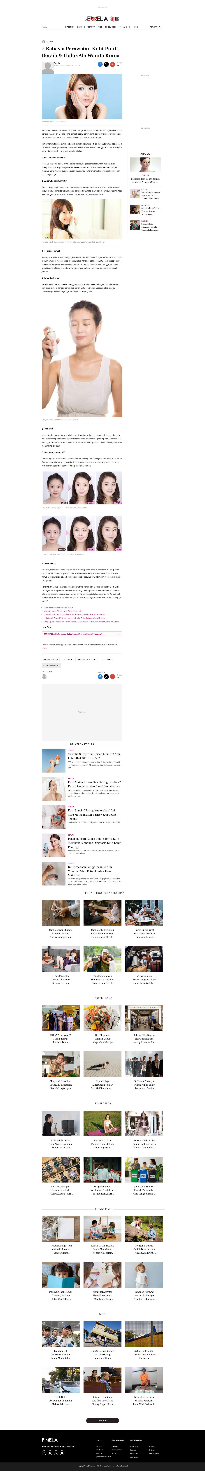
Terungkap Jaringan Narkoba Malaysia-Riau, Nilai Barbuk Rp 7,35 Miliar (144, 1400)
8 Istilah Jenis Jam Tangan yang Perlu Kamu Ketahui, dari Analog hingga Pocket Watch (60, 1190)
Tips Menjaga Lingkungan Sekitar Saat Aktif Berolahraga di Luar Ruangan (102, 1085)
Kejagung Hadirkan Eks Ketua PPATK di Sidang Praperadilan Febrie (102, 1400)
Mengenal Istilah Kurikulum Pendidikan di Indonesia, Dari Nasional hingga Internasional (102, 1190)
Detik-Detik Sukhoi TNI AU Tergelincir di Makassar (144, 1354)
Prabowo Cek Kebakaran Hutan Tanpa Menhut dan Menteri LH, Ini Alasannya (60, 1354)
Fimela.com (134, 1454)
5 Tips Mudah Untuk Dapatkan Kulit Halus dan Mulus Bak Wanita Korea (74, 615)
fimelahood (124, 27)
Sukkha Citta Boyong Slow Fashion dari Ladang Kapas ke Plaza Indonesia (144, 1039)
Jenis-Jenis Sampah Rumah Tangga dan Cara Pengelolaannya (144, 1190)
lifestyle (70, 27)
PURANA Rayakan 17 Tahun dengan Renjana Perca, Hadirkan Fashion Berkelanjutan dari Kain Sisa (60, 1039)
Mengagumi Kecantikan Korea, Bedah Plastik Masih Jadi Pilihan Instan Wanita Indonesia (81, 622)
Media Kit (115, 1446)
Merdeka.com (134, 1457)
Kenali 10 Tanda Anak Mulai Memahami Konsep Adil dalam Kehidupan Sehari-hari (102, 1249)
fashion (81, 27)
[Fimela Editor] (44, 676)
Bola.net (133, 1450)
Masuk (153, 27)
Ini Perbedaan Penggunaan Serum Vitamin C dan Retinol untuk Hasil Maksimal (90, 871)
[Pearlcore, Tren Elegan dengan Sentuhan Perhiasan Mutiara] (145, 165)
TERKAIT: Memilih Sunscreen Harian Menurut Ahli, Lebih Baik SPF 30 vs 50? (73, 634)
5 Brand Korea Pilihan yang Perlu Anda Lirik (62, 611)
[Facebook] (44, 1452)
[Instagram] (50, 1452)
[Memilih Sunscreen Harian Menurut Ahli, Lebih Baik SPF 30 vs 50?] (53, 760)
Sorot (103, 1314)
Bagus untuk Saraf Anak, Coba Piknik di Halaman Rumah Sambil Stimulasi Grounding (144, 933)
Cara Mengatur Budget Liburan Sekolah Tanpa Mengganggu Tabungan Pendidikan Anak (60, 933)
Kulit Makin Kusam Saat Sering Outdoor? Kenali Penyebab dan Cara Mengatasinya (94, 784)
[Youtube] (62, 1452)
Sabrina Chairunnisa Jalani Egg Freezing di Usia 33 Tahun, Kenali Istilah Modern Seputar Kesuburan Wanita (144, 1144)
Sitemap (114, 1453)
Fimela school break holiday (103, 893)
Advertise (99, 1453)
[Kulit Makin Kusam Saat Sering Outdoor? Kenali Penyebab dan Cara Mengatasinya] (53, 789)
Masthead (99, 1450)
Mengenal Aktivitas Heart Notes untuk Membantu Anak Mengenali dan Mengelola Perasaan (102, 1295)
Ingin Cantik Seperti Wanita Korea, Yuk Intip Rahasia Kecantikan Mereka (74, 618)
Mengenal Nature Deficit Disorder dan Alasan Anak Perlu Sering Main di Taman (144, 1249)
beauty (91, 27)
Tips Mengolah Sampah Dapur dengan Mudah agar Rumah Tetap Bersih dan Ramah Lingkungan (102, 1039)
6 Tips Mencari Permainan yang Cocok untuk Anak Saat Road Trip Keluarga (144, 979)
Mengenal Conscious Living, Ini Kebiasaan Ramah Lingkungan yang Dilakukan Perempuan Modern (61, 1085)
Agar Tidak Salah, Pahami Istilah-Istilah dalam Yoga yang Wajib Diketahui (102, 1144)
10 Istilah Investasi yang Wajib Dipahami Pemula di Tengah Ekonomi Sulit (61, 1144)
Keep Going (102, 1420)
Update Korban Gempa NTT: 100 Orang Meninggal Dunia (102, 1354)
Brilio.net (152, 1450)
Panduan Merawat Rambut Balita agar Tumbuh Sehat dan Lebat (144, 1295)
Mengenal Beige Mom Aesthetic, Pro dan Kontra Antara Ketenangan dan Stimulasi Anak (61, 1249)
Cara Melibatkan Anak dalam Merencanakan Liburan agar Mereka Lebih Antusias (102, 933)
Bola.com (152, 1446)
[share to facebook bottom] (100, 676)
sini (45, 648)
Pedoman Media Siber (103, 1457)
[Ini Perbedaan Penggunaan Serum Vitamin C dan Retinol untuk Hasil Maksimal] (53, 873)
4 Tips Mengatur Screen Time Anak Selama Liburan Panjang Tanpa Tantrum (60, 979)
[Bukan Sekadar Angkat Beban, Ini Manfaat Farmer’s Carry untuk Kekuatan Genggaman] (135, 194)
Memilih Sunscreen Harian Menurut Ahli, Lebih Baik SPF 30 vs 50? (94, 756)
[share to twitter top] (106, 64)
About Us (99, 1446)
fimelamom (110, 27)
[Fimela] (48, 68)
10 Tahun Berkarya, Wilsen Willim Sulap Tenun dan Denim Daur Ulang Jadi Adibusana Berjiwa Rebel (144, 1085)
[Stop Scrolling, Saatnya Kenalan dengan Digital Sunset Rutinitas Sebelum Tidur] (135, 210)
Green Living (103, 998)
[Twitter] (56, 1452)
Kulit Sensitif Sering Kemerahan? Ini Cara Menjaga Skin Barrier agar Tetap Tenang (92, 814)
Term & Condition (117, 1450)
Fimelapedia (103, 1103)
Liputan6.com (134, 1446)
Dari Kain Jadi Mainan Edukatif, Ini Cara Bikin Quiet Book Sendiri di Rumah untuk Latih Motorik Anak (60, 1295)
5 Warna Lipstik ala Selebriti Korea (58, 607)
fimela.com (92, 1466)
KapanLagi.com (154, 1454)
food (100, 27)
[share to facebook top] (100, 64)
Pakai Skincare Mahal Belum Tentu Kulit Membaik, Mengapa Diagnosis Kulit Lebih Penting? (94, 843)
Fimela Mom (103, 1209)
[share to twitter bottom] (106, 676)
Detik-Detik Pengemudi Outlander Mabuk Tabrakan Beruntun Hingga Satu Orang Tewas (60, 1400)
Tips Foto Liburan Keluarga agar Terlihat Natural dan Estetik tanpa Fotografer (102, 979)
